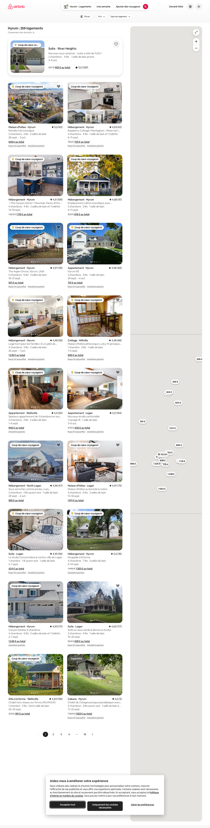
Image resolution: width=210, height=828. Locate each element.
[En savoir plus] (33, 33)
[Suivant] (92, 734)
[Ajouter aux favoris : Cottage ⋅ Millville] (117, 299)
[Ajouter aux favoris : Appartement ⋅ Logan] (117, 372)
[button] (62, 67)
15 (85, 734)
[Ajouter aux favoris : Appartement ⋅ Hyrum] (117, 227)
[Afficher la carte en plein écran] (196, 32)
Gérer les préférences (142, 804)
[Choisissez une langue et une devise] (190, 6)
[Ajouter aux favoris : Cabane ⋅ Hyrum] (117, 658)
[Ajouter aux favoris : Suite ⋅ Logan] (58, 513)
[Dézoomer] (196, 41)
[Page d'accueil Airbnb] (16, 6)
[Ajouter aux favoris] (116, 44)
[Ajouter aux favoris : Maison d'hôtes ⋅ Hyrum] (58, 86)
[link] (38, 734)
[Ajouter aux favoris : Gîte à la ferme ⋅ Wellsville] (58, 658)
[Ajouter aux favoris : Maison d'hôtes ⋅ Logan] (117, 444)
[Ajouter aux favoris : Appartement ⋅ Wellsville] (58, 372)
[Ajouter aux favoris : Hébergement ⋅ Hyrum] (117, 86)
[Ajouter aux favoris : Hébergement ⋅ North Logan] (58, 444)
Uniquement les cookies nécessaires (105, 806)
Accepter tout (67, 804)
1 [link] (45, 734)
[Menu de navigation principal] (199, 6)
